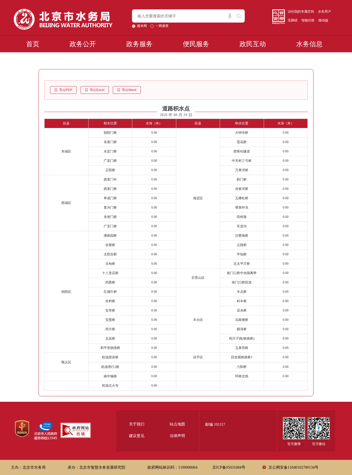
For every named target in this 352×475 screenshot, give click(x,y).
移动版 (323, 20)
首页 (32, 44)
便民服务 (196, 44)
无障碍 (293, 20)
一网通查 (162, 26)
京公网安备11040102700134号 (293, 467)
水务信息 (309, 44)
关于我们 (136, 424)
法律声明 (177, 436)
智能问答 (308, 20)
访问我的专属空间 (301, 11)
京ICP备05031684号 (228, 467)
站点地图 (177, 424)
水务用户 (324, 11)
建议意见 (136, 436)
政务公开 (83, 44)
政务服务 (139, 44)
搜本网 (142, 26)
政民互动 (253, 44)
